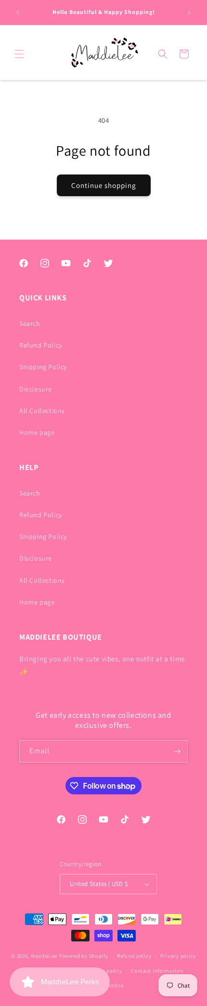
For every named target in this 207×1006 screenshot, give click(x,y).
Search (29, 323)
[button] (19, 54)
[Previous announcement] (17, 12)
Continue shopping (103, 185)
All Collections (42, 410)
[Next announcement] (189, 12)
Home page (36, 432)
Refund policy (134, 955)
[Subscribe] (176, 751)
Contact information (157, 970)
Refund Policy (40, 345)
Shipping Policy (43, 366)
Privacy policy (178, 955)
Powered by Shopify (83, 955)
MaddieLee (44, 955)
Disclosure (35, 389)
